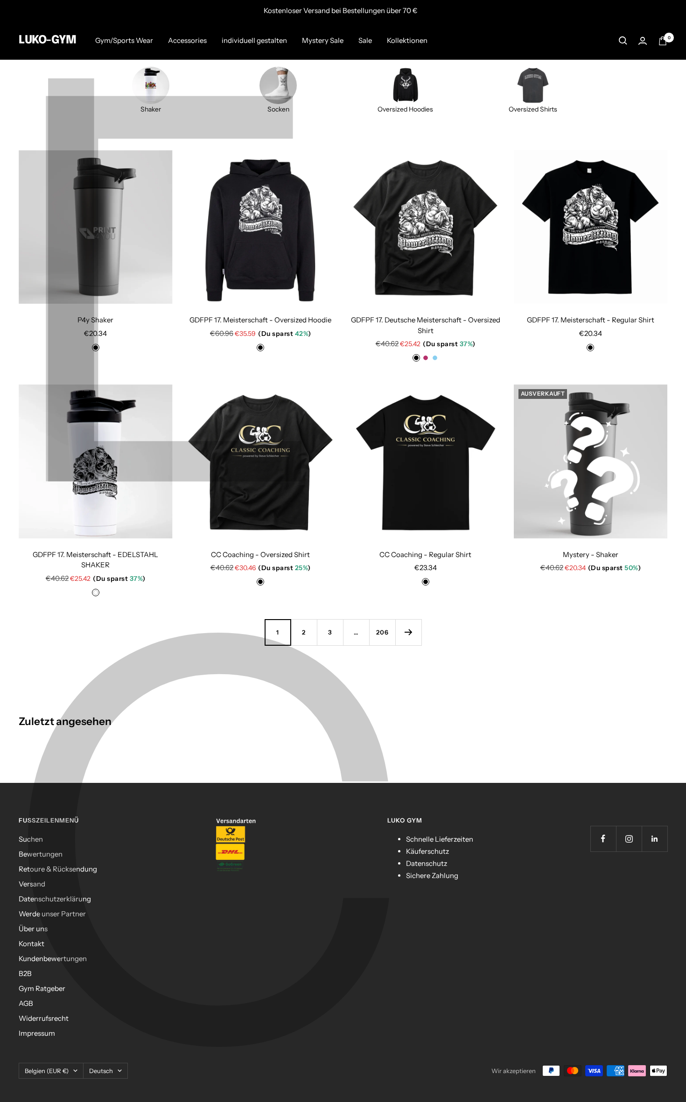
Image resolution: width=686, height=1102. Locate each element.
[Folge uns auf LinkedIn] (654, 838)
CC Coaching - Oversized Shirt (260, 554)
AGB (26, 1003)
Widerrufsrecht (44, 1018)
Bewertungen (41, 854)
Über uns (33, 928)
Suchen (31, 839)
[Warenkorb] (662, 40)
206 (382, 632)
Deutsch (101, 1070)
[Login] (642, 41)
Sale (365, 40)
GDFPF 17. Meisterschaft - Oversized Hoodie (260, 319)
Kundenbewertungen (53, 958)
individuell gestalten (254, 40)
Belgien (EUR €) (47, 1070)
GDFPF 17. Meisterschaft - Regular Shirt (590, 319)
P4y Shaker (95, 319)
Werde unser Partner (52, 913)
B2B (25, 973)
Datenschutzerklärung (55, 898)
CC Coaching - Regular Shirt (425, 554)
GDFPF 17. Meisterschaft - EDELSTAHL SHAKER (95, 560)
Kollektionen (407, 40)
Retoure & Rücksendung (58, 869)
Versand (32, 883)
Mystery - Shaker (590, 554)
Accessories (187, 40)
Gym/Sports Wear (124, 40)
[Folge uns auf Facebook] (603, 838)
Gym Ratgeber (42, 988)
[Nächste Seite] (408, 632)
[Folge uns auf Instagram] (629, 838)
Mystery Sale (322, 40)
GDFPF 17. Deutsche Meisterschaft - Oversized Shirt (425, 325)
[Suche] (623, 40)
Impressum (37, 1033)
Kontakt (31, 943)
